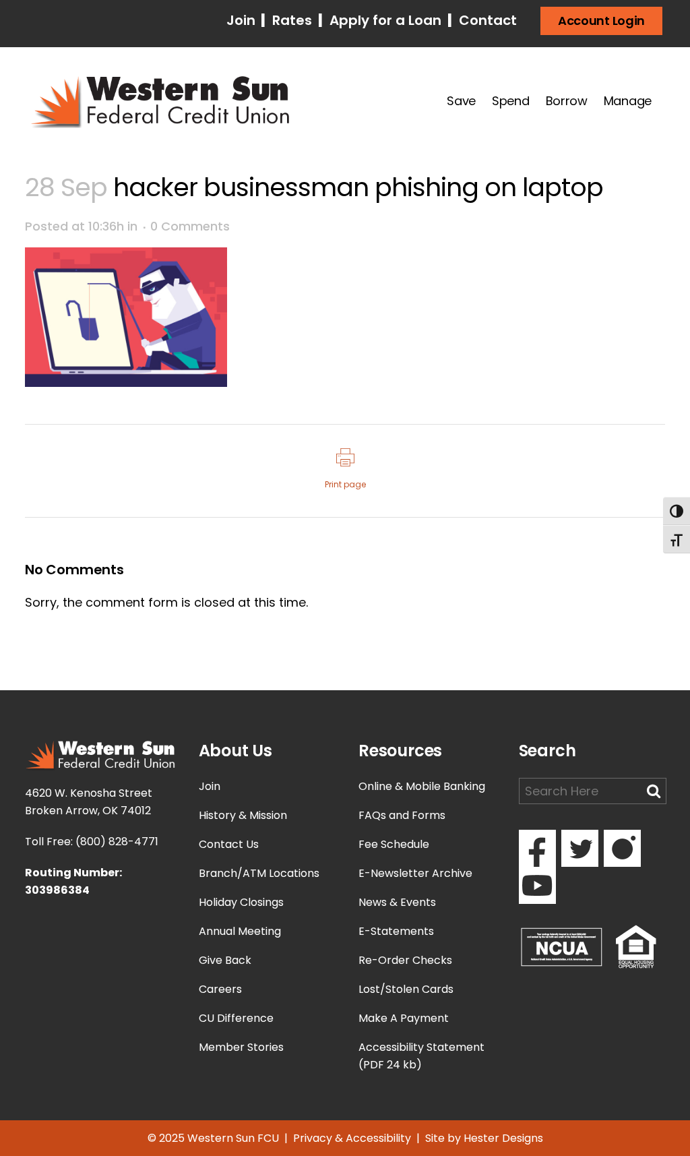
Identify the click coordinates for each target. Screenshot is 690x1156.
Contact (486, 20)
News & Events (397, 902)
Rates (290, 20)
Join (242, 20)
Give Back (225, 960)
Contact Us (229, 844)
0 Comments (190, 226)
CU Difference (236, 1018)
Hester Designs (503, 1138)
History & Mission (243, 815)
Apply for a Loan (383, 20)
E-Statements (396, 931)
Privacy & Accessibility (352, 1138)
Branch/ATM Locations (259, 873)
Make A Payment (403, 1018)
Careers (220, 989)
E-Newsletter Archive (415, 873)
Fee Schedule (393, 844)
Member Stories (241, 1047)
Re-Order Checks (405, 960)
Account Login (601, 20)
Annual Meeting (240, 931)
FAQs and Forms (401, 815)
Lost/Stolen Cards (405, 989)
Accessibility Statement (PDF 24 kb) (421, 1055)
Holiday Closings (241, 902)
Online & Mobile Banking (421, 786)
